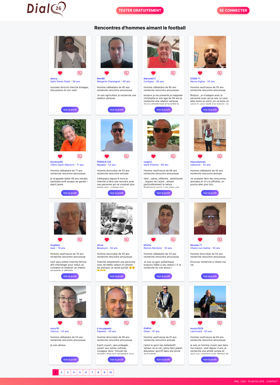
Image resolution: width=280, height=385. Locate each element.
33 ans (168, 248)
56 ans (112, 331)
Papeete (101, 331)
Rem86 (101, 78)
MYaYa (147, 245)
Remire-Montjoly (153, 248)
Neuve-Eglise (197, 81)
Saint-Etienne (151, 164)
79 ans (61, 248)
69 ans (164, 164)
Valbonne (195, 164)
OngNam (55, 245)
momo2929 (196, 328)
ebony (53, 78)
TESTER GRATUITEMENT (140, 10)
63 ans (208, 331)
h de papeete (104, 328)
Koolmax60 (56, 161)
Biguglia (101, 164)
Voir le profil (70, 109)
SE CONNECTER (233, 10)
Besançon (102, 248)
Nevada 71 (196, 245)
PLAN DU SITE (256, 381)
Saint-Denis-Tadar (60, 81)
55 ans (211, 81)
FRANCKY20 (104, 161)
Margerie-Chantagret (108, 81)
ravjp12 (148, 161)
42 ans (206, 164)
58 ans (76, 81)
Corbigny (149, 81)
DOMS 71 (195, 78)
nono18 (54, 328)
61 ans (155, 331)
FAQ (236, 381)
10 (110, 372)
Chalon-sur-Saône (200, 248)
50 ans (114, 248)
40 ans (126, 81)
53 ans (112, 164)
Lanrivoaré (196, 331)
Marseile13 (150, 78)
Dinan (147, 331)
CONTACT (272, 381)
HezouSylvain (198, 161)
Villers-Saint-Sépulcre (62, 164)
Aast (52, 248)
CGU (243, 381)
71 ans (80, 164)
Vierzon (54, 331)
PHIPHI (147, 328)
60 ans (160, 81)
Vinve (100, 245)
